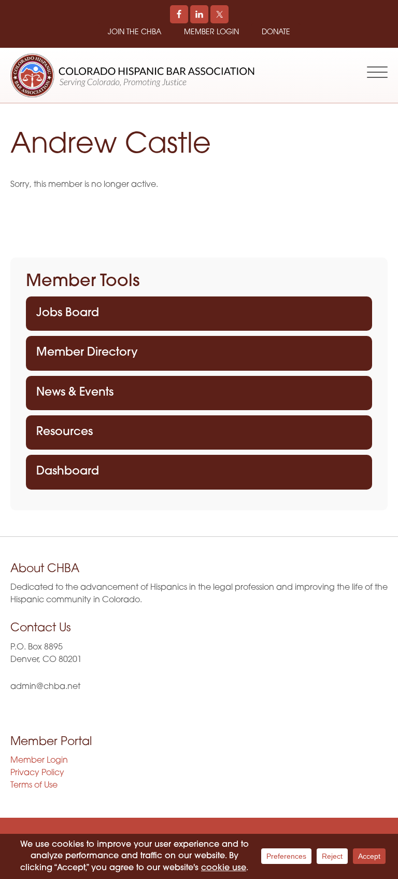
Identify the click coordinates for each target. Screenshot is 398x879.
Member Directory (87, 353)
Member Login (211, 32)
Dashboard (67, 472)
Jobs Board (67, 313)
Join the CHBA (134, 32)
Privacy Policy (37, 773)
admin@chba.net (45, 687)
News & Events (74, 393)
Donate (276, 32)
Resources (64, 432)
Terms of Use (34, 785)
